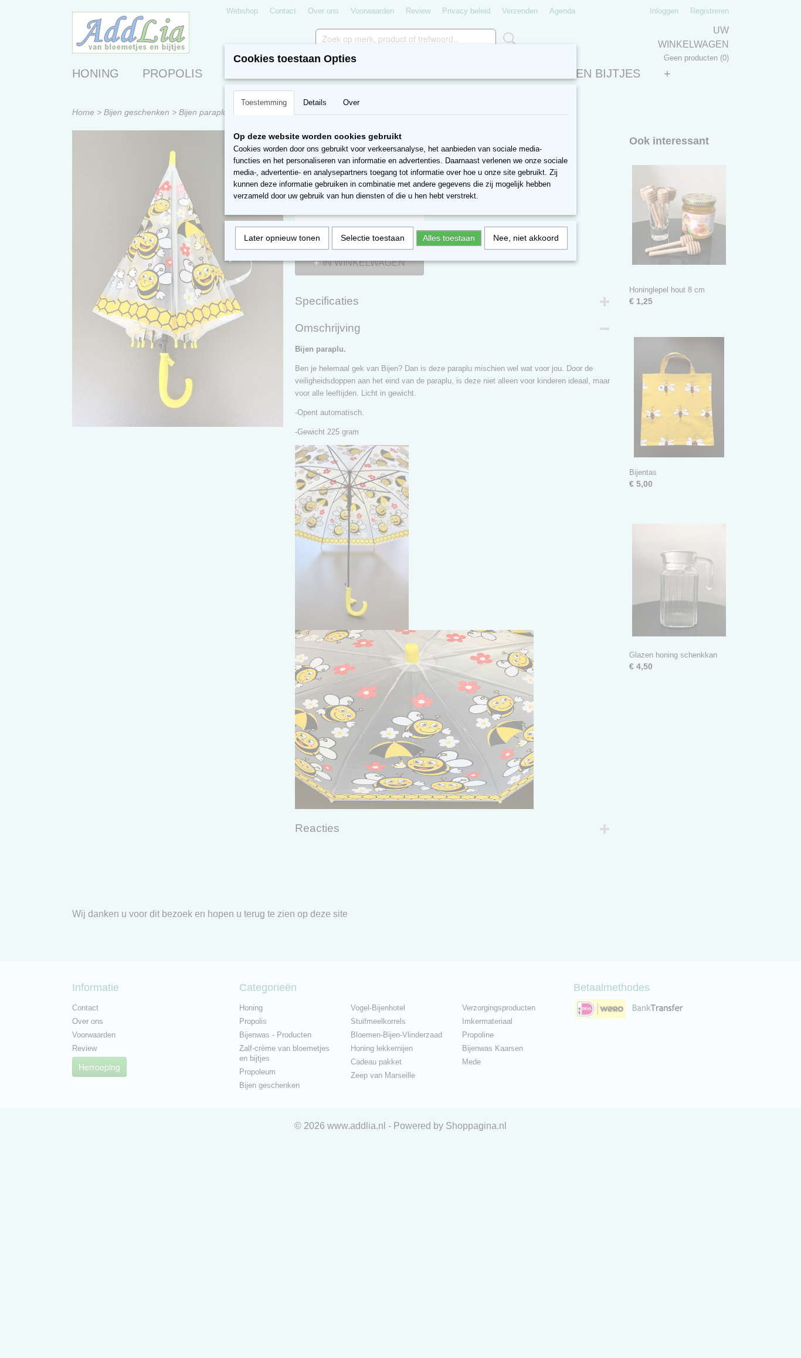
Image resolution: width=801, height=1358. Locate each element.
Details (315, 102)
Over (351, 102)
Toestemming (264, 102)
